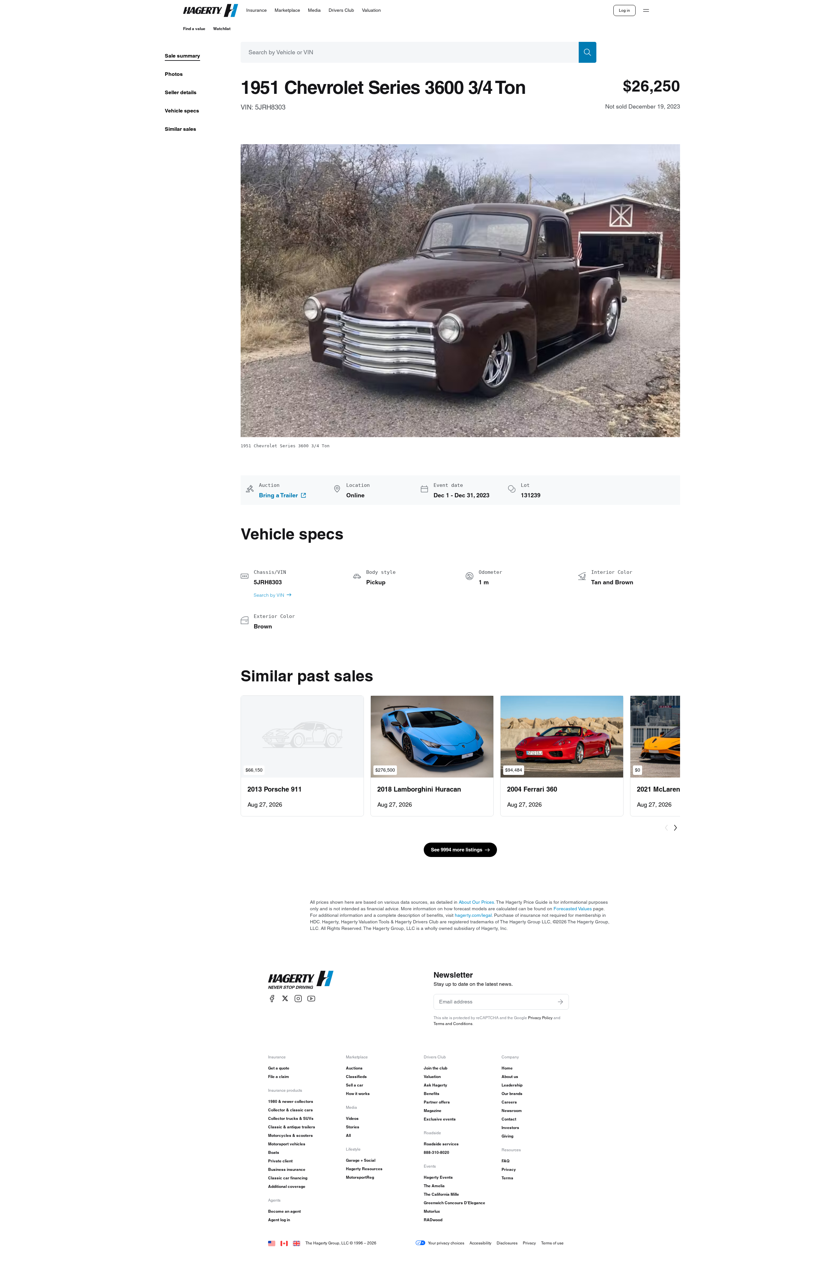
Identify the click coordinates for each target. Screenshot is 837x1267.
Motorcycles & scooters (290, 1135)
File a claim (278, 1076)
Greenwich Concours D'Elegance (454, 1203)
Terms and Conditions (453, 1023)
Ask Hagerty (435, 1085)
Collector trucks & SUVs (291, 1118)
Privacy (509, 1169)
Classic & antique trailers (291, 1127)
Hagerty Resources (364, 1169)
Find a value (194, 28)
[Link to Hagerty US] (271, 1243)
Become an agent (284, 1211)
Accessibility (480, 1243)
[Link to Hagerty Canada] (284, 1243)
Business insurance (286, 1169)
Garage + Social (360, 1160)
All (348, 1135)
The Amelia (434, 1186)
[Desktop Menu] (646, 10)
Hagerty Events (438, 1177)
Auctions (354, 1068)
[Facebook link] (272, 998)
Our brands (512, 1093)
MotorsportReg (360, 1177)
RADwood (433, 1220)
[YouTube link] (311, 998)
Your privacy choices (446, 1243)
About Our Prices (476, 902)
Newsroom (512, 1110)
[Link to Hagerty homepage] (300, 980)
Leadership (512, 1085)
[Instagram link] (298, 998)
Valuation (432, 1076)
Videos (352, 1118)
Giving (507, 1136)
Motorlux (432, 1211)
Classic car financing (287, 1178)
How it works (358, 1093)
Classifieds (356, 1076)
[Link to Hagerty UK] (296, 1243)
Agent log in (279, 1220)
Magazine (432, 1110)
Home (507, 1068)
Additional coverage (286, 1186)
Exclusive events (440, 1119)
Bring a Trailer (278, 495)
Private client (280, 1161)
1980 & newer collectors (290, 1101)
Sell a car (354, 1085)
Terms (507, 1178)
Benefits (431, 1093)
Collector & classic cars (290, 1110)
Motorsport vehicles (286, 1144)
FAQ (505, 1161)
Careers (509, 1102)
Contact (509, 1119)
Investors (510, 1127)
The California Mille (441, 1194)
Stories (352, 1127)
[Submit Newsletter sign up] (560, 1001)
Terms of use (552, 1243)
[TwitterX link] (285, 998)
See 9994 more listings (456, 849)
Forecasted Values (573, 908)
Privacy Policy (540, 1018)
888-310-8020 (436, 1152)
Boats (273, 1152)
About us (510, 1076)
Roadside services (441, 1144)
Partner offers (437, 1102)
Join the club (435, 1068)
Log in (624, 10)
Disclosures (507, 1243)
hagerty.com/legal (473, 915)
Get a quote (278, 1068)
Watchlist (222, 28)
